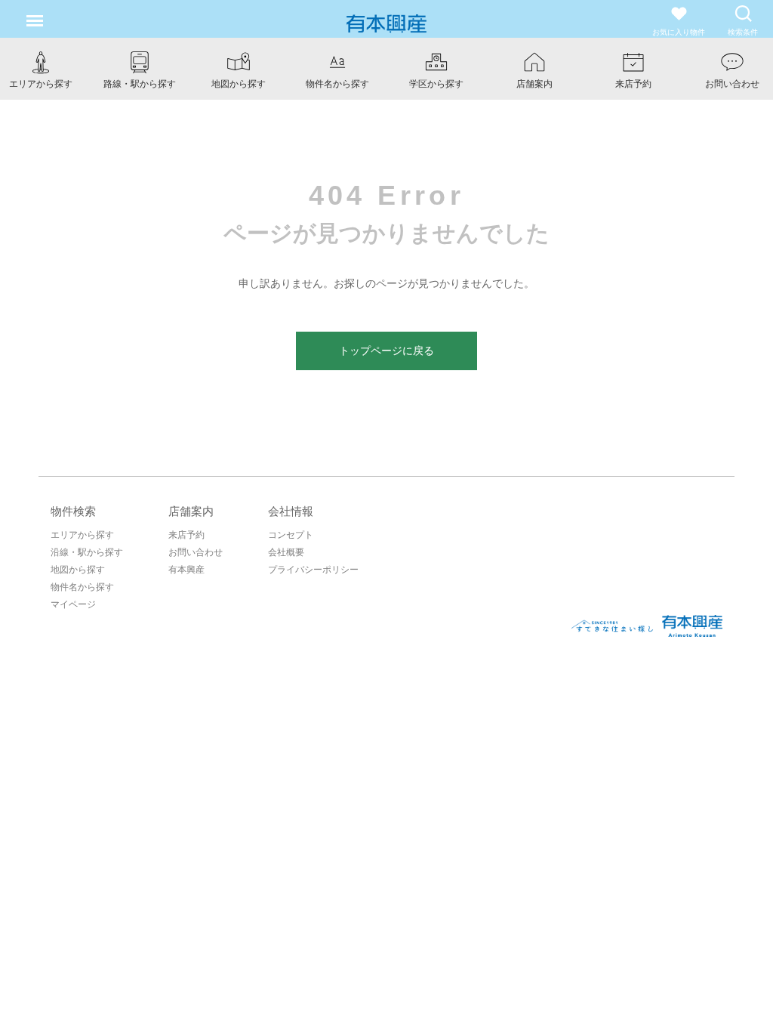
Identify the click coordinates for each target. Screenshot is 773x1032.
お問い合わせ (195, 552)
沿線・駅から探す (87, 552)
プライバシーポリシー (313, 569)
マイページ (73, 604)
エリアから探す (82, 535)
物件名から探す (82, 587)
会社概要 (286, 552)
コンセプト (290, 535)
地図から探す (78, 569)
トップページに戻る (386, 351)
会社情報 (290, 511)
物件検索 (73, 511)
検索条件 (743, 32)
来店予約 (186, 535)
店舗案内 (191, 511)
